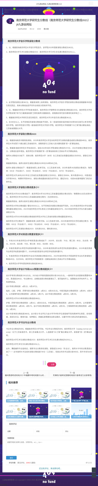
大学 (45, 10)
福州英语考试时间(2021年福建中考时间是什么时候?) (26, 375)
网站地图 (3, 485)
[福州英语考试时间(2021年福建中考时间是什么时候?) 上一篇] (2, 243)
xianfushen (22, 29)
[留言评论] (94, 470)
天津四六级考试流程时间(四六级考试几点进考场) (72, 375)
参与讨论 (89, 463)
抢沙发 (46, 29)
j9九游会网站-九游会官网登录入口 (49, 4)
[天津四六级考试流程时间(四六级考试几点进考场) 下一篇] (96, 243)
